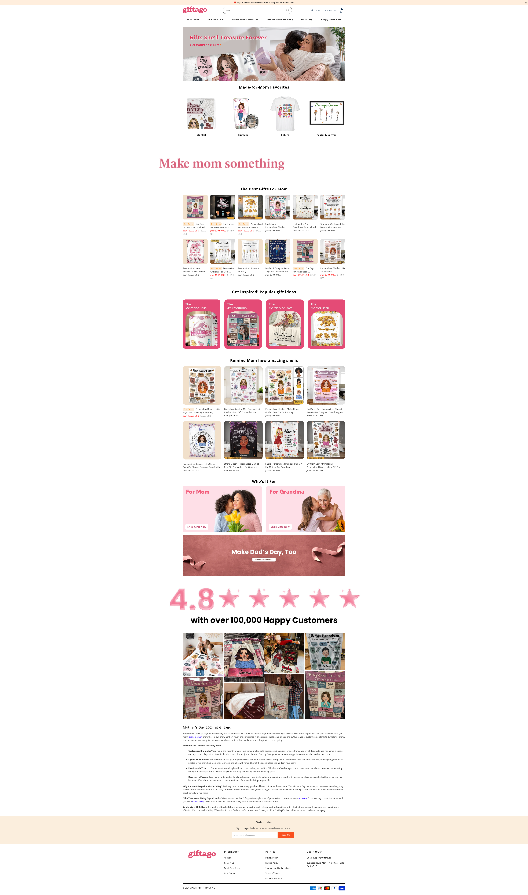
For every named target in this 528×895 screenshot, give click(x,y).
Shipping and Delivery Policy (278, 868)
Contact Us (229, 863)
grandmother (195, 736)
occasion (303, 798)
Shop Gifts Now (196, 526)
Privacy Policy (271, 857)
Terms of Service (273, 873)
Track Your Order (232, 868)
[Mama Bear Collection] (327, 324)
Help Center (229, 873)
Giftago (193, 887)
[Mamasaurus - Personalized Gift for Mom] (201, 324)
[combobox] (257, 10)
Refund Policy (271, 863)
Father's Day (198, 801)
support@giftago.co (322, 857)
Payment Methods (273, 878)
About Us (228, 857)
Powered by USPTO (206, 887)
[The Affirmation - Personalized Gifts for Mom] (243, 324)
